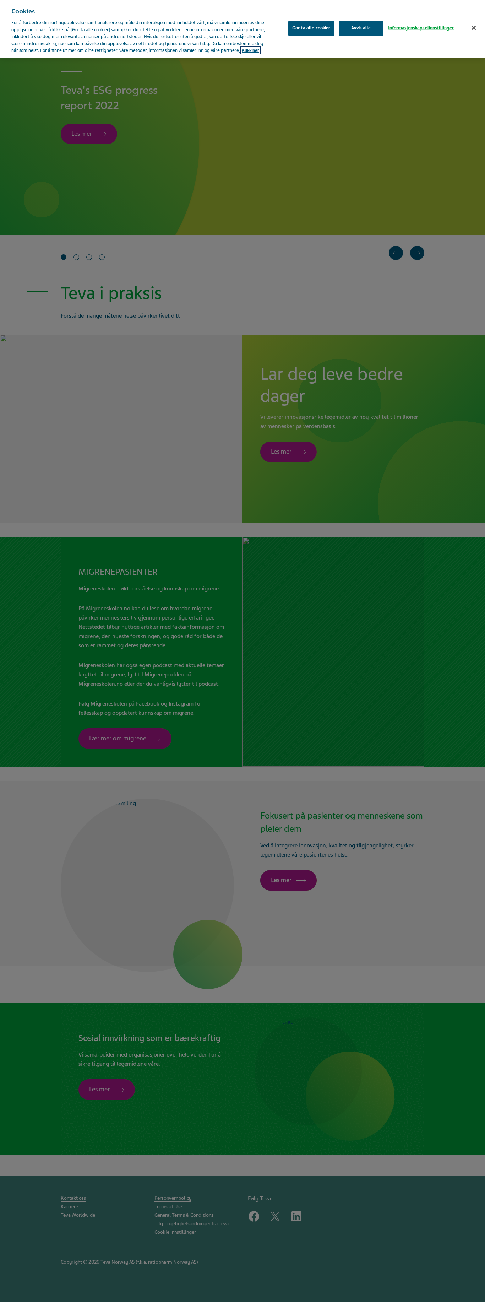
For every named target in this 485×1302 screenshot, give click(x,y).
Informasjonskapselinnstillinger (421, 28)
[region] (242, 29)
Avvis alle (361, 28)
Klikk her (250, 50)
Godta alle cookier (311, 28)
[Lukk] (473, 28)
